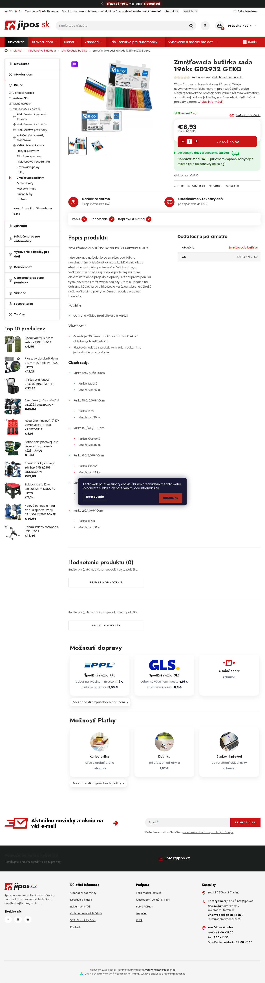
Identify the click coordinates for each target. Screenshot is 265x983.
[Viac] (249, 42)
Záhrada (20, 226)
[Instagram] (18, 919)
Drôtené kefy (25, 183)
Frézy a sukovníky (28, 151)
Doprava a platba (131, 219)
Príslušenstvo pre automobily (27, 238)
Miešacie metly (26, 188)
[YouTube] (28, 919)
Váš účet (189, 11)
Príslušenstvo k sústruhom (33, 161)
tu (157, 488)
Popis (76, 219)
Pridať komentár (106, 625)
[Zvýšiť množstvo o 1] (196, 141)
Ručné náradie (22, 103)
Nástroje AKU (20, 98)
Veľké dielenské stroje (30, 145)
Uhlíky (20, 172)
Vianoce (20, 293)
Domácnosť (23, 267)
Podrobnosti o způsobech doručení (98, 702)
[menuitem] (16, 42)
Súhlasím (170, 498)
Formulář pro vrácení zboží (224, 919)
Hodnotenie (99, 219)
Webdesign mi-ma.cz (126, 973)
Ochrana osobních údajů (86, 913)
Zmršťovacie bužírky (30, 178)
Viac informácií (212, 102)
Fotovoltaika (23, 304)
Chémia (22, 199)
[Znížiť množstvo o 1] (183, 141)
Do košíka (225, 141)
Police (16, 214)
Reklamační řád (80, 906)
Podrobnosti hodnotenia (227, 77)
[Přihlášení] (205, 26)
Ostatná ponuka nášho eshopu (32, 208)
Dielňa (18, 85)
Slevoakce (21, 64)
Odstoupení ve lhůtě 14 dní (153, 900)
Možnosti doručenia (248, 115)
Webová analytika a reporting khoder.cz (163, 973)
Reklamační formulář (149, 893)
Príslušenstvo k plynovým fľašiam (32, 117)
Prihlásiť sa (245, 822)
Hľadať (191, 25)
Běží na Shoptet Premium (98, 973)
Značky (19, 314)
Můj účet (141, 913)
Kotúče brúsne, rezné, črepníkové (30, 138)
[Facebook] (8, 919)
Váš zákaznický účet (83, 920)
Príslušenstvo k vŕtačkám (32, 124)
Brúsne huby (24, 194)
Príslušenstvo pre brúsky (32, 130)
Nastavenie (95, 496)
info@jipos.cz (177, 858)
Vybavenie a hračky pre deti (31, 254)
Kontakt (170, 11)
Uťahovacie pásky (28, 167)
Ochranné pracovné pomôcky (29, 280)
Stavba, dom (23, 74)
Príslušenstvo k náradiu (27, 109)
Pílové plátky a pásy (29, 156)
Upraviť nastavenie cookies (160, 969)
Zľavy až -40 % (117, 4)
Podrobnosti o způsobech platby (96, 783)
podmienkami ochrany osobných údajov (207, 832)
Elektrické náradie (24, 93)
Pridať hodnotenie (106, 582)
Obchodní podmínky (83, 893)
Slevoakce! (152, 4)
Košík (139, 920)
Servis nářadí (144, 906)
